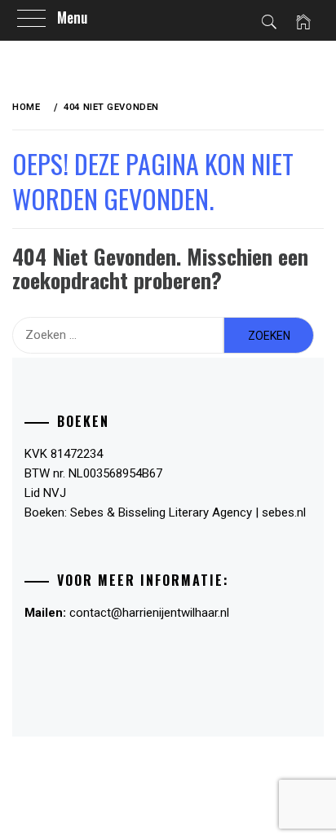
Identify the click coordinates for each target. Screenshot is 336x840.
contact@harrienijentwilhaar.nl (149, 612)
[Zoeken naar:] (117, 335)
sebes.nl (284, 512)
